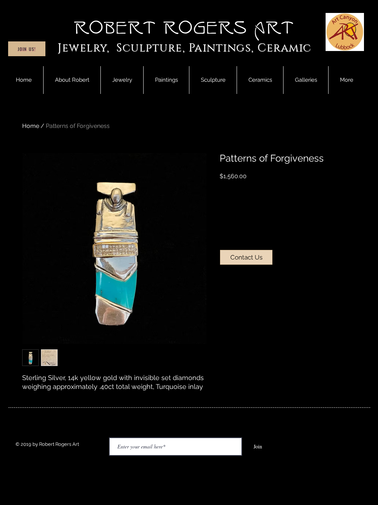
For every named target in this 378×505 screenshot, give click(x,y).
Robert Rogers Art (184, 28)
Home (30, 125)
